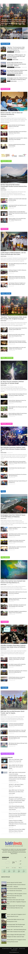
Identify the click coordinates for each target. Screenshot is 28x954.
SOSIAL (9, 81)
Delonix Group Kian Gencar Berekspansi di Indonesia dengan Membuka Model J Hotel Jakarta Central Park (17, 815)
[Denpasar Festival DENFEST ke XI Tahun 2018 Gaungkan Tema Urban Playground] (4, 349)
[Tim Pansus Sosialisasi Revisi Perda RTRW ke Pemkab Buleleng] (4, 146)
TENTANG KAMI (22, 948)
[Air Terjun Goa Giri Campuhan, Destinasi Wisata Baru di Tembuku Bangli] (14, 370)
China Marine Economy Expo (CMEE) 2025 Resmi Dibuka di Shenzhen (17, 830)
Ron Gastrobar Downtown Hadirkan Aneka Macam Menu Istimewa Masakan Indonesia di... (13, 449)
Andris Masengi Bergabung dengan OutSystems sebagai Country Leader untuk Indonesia (17, 808)
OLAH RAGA (3, 709)
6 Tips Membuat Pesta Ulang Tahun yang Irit (17, 468)
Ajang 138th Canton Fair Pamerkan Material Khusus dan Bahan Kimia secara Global (16, 792)
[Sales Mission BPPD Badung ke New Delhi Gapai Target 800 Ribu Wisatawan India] (4, 265)
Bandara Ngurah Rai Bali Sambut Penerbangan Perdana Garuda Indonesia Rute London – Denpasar (16, 64)
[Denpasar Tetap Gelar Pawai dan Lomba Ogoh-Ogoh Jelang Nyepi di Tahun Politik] (4, 600)
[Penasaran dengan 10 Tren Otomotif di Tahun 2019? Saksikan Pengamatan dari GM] (4, 220)
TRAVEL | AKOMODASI (4, 379)
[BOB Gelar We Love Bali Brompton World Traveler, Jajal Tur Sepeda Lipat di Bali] (14, 700)
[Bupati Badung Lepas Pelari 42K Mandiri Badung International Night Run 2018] (4, 738)
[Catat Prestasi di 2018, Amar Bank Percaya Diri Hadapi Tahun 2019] (4, 207)
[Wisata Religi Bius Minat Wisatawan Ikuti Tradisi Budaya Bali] (4, 408)
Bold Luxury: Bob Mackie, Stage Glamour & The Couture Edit (16, 760)
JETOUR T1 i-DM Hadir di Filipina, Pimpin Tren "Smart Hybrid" (16, 785)
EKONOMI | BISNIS (11, 67)
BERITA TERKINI (5, 43)
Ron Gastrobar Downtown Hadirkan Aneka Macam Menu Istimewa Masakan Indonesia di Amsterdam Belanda (17, 72)
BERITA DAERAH (3, 110)
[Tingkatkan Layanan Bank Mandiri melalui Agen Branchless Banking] (4, 200)
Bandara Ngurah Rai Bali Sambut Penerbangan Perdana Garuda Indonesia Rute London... (14, 186)
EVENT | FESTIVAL (4, 17)
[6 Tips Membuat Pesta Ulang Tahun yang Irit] (4, 469)
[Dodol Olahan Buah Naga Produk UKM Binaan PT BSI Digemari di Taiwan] (4, 482)
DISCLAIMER (15, 948)
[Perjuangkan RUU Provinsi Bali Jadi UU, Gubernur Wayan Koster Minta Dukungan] (4, 139)
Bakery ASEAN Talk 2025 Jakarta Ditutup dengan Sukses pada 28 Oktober (16, 767)
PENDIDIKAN (3, 643)
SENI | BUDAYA (3, 578)
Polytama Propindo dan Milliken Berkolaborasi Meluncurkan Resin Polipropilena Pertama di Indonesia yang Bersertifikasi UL (17, 823)
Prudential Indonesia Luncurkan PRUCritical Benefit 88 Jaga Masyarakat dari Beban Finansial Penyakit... (18, 213)
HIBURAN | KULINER (4, 445)
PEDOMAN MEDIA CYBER (7, 948)
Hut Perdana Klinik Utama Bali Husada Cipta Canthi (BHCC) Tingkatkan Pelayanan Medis (16, 901)
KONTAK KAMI (14, 950)
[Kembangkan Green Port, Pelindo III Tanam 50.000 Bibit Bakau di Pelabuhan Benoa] (3, 80)
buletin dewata (4, 25)
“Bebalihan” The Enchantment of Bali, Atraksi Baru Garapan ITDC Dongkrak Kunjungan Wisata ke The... (16, 49)
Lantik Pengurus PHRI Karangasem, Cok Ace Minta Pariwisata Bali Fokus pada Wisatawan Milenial (16, 56)
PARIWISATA (10, 59)
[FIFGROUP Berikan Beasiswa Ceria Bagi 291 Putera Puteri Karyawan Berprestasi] (4, 679)
